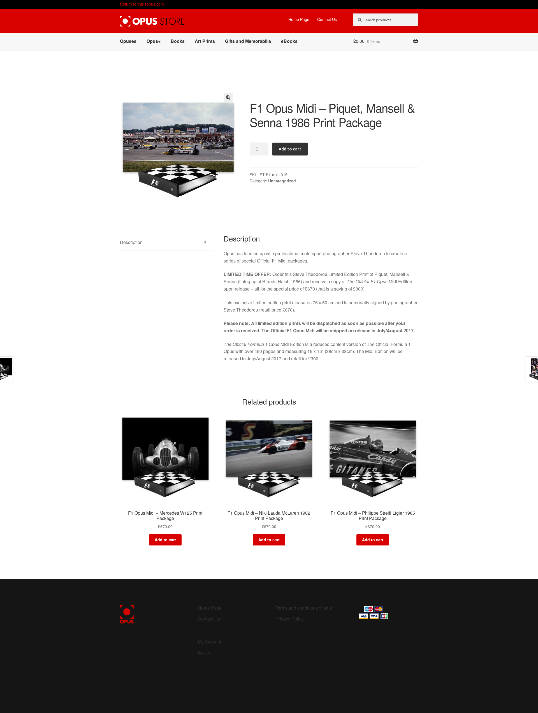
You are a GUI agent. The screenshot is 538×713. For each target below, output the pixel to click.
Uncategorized (282, 181)
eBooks (289, 41)
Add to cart (290, 149)
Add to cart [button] (165, 539)
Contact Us (327, 19)
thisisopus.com (142, 4)
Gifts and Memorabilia (248, 41)
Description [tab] (131, 242)
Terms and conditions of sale (303, 608)
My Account (209, 641)
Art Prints (205, 41)
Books (178, 41)
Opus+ (154, 41)
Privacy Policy (289, 619)
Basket (205, 652)
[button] (228, 97)
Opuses (128, 41)
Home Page (298, 19)
